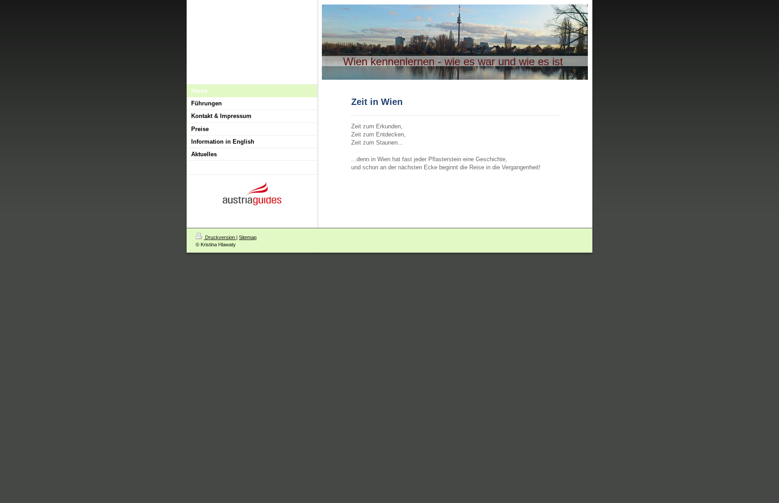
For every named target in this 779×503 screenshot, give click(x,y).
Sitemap (248, 237)
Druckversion (220, 237)
